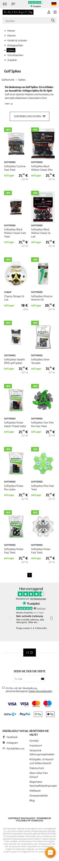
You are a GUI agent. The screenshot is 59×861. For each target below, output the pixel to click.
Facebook (12, 737)
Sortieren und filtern (27, 116)
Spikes (11, 50)
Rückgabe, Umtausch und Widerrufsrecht (42, 761)
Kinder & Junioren (17, 40)
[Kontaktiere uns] (4, 4)
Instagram (12, 742)
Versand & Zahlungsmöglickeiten (42, 752)
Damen (11, 35)
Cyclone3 (21, 820)
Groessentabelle (39, 795)
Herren (11, 30)
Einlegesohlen (15, 45)
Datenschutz (37, 768)
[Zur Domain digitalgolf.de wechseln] (54, 4)
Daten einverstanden (40, 691)
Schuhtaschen (15, 55)
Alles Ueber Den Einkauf (39, 775)
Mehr (7, 103)
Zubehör (12, 60)
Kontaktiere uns (15, 748)
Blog (32, 800)
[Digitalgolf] (29, 653)
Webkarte (35, 790)
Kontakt (34, 740)
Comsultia (37, 820)
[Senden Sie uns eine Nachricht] (13, 4)
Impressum (36, 745)
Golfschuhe (8, 79)
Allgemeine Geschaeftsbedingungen (43, 783)
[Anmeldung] (48, 12)
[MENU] (55, 12)
